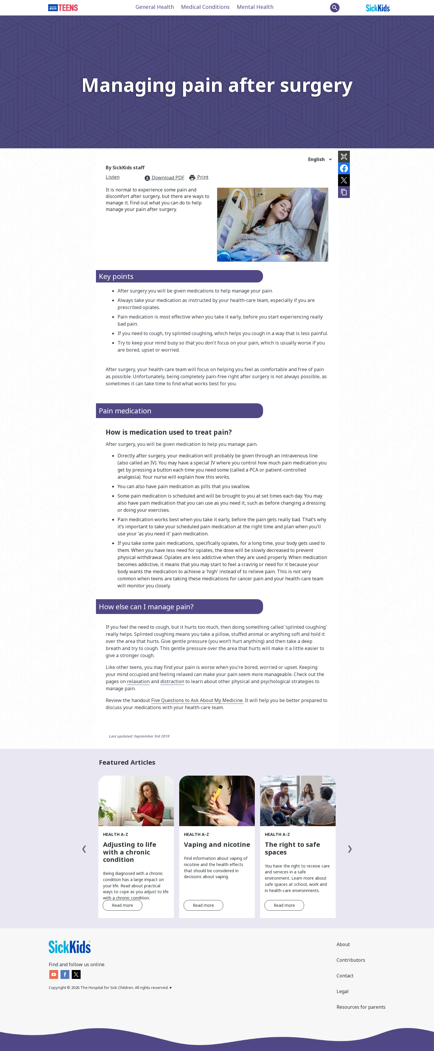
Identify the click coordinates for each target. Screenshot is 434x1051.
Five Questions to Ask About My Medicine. (197, 700)
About (343, 944)
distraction (172, 681)
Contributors (351, 960)
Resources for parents (361, 1007)
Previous (84, 847)
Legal (343, 991)
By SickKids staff (125, 167)
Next (350, 847)
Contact (345, 975)
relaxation (138, 681)
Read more (122, 905)
